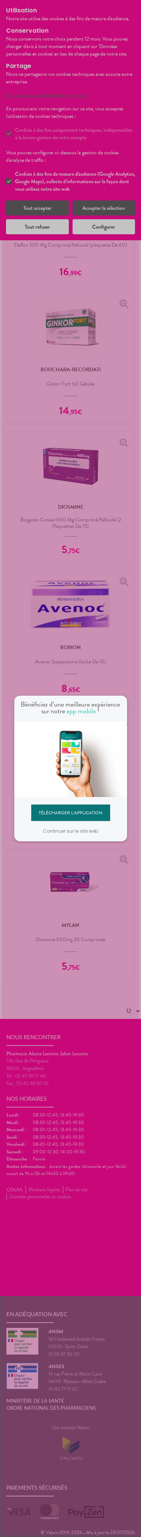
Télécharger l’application (70, 812)
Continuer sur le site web (70, 831)
